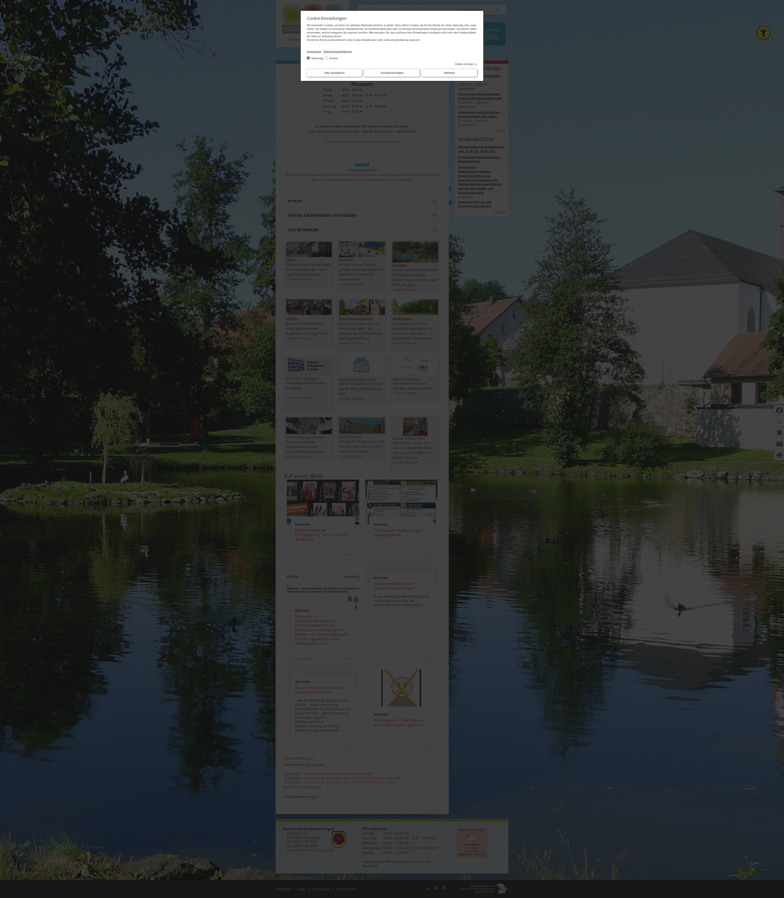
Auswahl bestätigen (392, 72)
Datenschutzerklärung (337, 51)
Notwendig (317, 58)
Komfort (333, 58)
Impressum (314, 51)
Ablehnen (449, 72)
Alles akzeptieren (334, 72)
